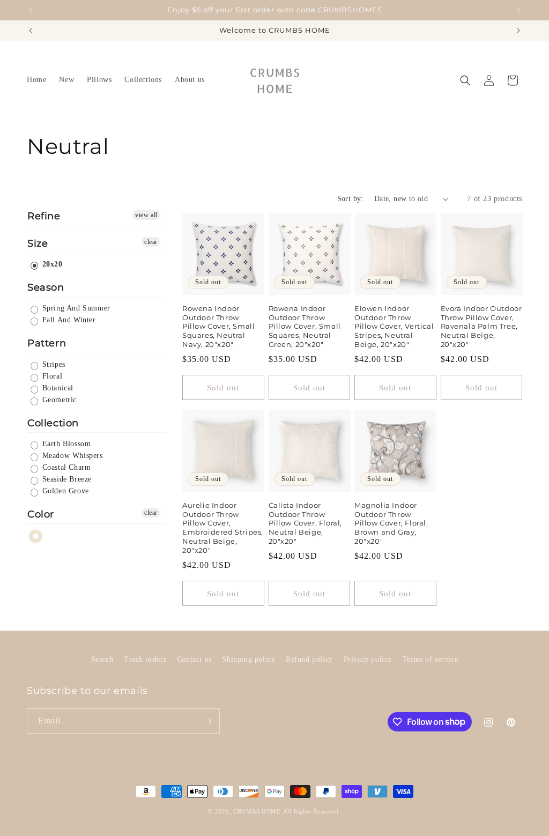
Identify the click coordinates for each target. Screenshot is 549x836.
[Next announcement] (518, 10)
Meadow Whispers (71, 456)
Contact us (194, 659)
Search (102, 659)
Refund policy (309, 659)
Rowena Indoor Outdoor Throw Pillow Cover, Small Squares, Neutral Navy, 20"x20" (218, 326)
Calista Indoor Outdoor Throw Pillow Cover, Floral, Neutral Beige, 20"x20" (306, 523)
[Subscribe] (207, 721)
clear (151, 242)
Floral (51, 376)
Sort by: (350, 199)
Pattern (46, 343)
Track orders (145, 659)
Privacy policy (368, 659)
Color (40, 514)
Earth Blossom (65, 444)
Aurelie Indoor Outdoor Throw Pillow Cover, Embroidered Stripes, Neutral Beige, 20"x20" (222, 527)
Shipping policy (248, 659)
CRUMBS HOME (257, 811)
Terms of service (430, 659)
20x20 (51, 264)
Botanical (56, 388)
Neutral (36, 536)
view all (146, 215)
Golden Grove (64, 491)
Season (45, 287)
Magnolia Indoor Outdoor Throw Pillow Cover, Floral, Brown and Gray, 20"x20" (391, 523)
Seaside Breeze (66, 479)
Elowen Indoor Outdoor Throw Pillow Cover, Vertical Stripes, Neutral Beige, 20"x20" (394, 326)
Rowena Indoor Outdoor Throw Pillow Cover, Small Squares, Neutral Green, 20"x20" (305, 326)
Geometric (58, 400)
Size (37, 243)
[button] (465, 80)
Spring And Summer (75, 308)
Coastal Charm (65, 467)
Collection (53, 423)
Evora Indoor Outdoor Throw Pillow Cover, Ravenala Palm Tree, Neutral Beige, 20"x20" (481, 326)
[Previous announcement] (30, 10)
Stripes (52, 364)
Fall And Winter (68, 320)
